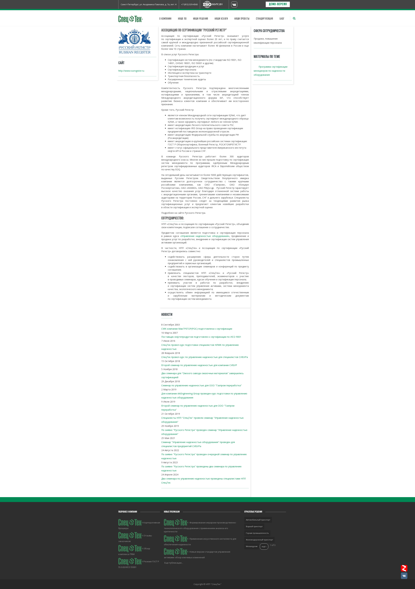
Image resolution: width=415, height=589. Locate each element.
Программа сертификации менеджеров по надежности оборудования (270, 70)
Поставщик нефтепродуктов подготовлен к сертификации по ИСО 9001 (201, 336)
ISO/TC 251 (217, 4)
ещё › (264, 546)
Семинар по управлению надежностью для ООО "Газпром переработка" (201, 385)
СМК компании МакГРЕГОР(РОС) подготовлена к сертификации (196, 328)
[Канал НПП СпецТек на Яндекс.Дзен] (404, 568)
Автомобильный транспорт (258, 520)
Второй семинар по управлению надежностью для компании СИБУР (199, 365)
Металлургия (251, 546)
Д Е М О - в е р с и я (277, 4)
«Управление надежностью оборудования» (205, 236)
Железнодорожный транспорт (259, 539)
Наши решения (200, 18)
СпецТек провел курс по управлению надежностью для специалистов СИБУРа (204, 357)
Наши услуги (221, 18)
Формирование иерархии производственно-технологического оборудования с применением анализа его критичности (200, 527)
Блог (282, 18)
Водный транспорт (254, 526)
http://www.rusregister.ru (131, 70)
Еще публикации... (173, 562)
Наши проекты (241, 18)
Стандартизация (264, 18)
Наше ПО (182, 18)
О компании (165, 18)
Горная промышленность (257, 533)
